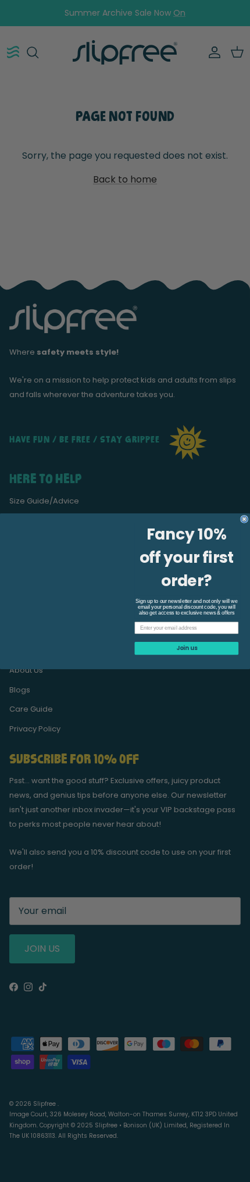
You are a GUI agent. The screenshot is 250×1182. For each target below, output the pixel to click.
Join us (186, 648)
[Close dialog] (244, 519)
